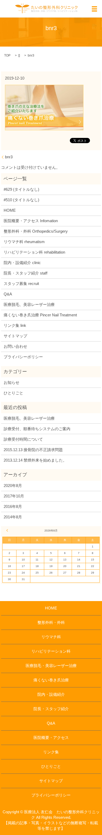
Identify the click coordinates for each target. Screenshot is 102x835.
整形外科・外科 (51, 622)
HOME (10, 210)
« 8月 (7, 530)
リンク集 (51, 752)
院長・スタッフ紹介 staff (25, 273)
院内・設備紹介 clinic (22, 262)
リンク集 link (15, 325)
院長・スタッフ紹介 (51, 709)
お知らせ (11, 382)
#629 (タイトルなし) (21, 189)
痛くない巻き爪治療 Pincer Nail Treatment (40, 315)
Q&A (8, 294)
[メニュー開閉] (94, 9)
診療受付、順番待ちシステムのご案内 (37, 429)
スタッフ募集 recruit (21, 283)
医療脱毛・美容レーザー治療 (51, 665)
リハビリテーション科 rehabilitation (34, 252)
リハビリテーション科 (51, 651)
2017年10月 (14, 496)
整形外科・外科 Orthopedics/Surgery (36, 231)
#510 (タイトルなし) (21, 200)
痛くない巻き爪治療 (51, 680)
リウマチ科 (51, 637)
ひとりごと (13, 393)
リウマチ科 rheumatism (24, 241)
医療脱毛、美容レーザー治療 (29, 304)
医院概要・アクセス (51, 737)
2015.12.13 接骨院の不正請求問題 (33, 449)
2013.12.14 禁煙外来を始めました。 (35, 460)
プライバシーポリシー (23, 357)
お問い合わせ (15, 346)
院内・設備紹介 (51, 694)
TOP (7, 55)
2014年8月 (13, 517)
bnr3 (9, 157)
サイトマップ (15, 336)
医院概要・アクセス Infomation (31, 220)
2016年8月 (13, 506)
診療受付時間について (23, 439)
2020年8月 (13, 485)
